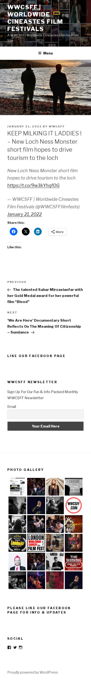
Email (11, 406)
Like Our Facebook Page (36, 356)
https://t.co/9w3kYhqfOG (33, 185)
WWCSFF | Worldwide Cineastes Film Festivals (35, 18)
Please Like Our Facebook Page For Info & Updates (39, 610)
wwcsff (57, 126)
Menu (48, 53)
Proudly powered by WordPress (32, 672)
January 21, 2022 (24, 214)
